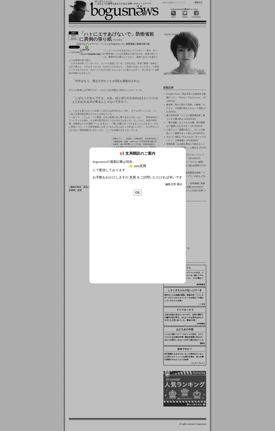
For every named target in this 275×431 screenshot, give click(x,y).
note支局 (140, 166)
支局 (132, 177)
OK (137, 192)
